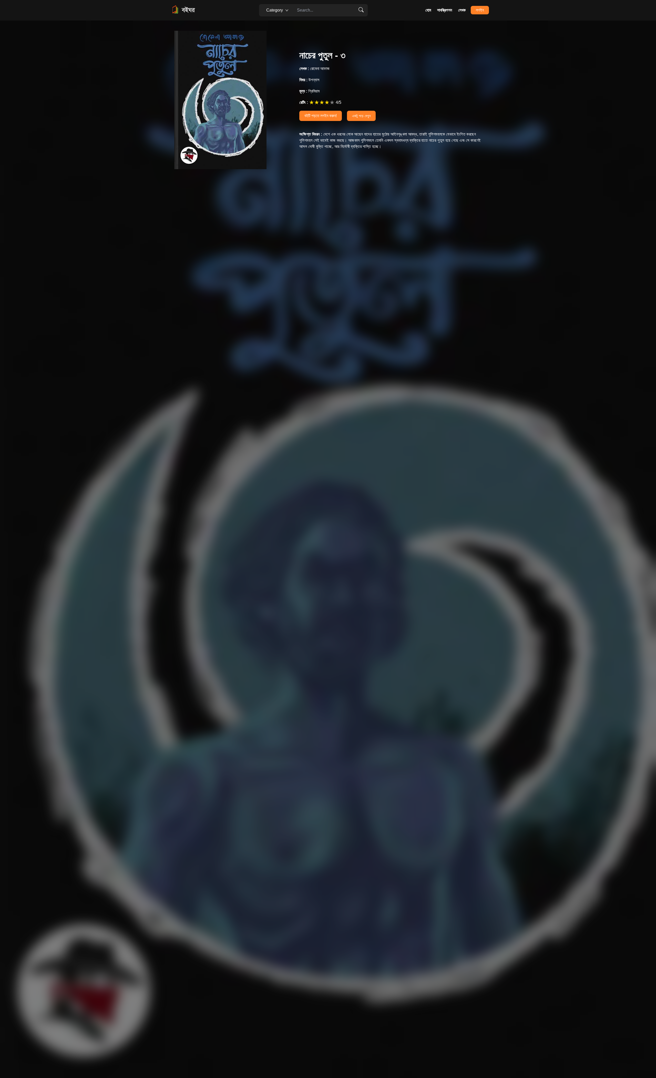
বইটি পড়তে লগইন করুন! (320, 116)
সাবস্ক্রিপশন (444, 10)
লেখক (462, 10)
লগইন (480, 10)
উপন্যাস (309, 80)
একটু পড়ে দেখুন (361, 116)
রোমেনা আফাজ (314, 68)
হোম (428, 10)
